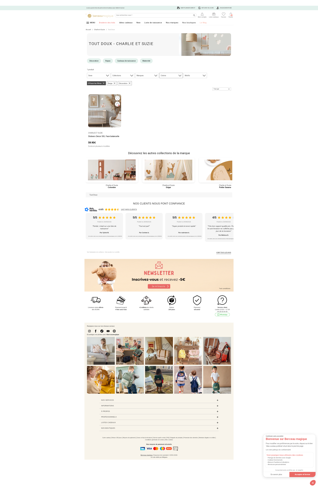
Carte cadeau (106, 437)
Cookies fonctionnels (275, 460)
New (138, 23)
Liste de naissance (153, 23)
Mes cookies (169, 439)
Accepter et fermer (302, 474)
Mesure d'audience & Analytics (278, 462)
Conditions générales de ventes (154, 439)
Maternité (146, 61)
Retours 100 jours (207, 8)
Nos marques (172, 23)
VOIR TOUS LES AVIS (223, 252)
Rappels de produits (176, 437)
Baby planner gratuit (187, 8)
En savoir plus (276, 474)
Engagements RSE (226, 8)
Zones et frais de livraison (144, 437)
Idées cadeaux (126, 23)
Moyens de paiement (129, 437)
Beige (110, 83)
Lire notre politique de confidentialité (278, 450)
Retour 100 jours (117, 437)
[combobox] (221, 88)
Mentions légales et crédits (207, 437)
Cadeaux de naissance (126, 61)
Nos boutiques (189, 23)
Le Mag (203, 23)
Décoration (94, 61)
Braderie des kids (107, 23)
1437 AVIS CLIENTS (129, 209)
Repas (107, 61)
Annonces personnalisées (277, 464)
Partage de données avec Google (279, 458)
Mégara (164, 457)
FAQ (168, 437)
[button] (313, 483)
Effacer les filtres (94, 83)
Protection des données (191, 437)
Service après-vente (159, 437)
